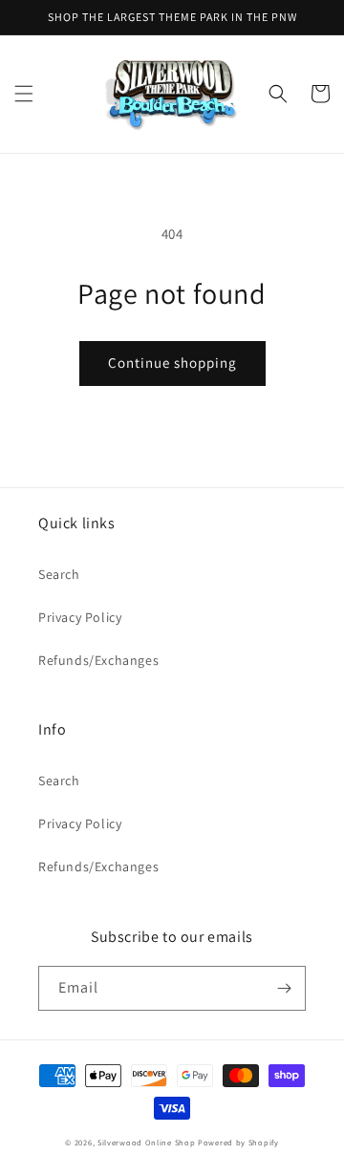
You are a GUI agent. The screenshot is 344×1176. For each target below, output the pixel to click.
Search (59, 574)
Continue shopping (172, 362)
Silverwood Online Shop (146, 1142)
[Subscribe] (284, 988)
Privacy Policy (79, 617)
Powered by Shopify (238, 1142)
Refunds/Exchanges (98, 660)
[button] (24, 94)
